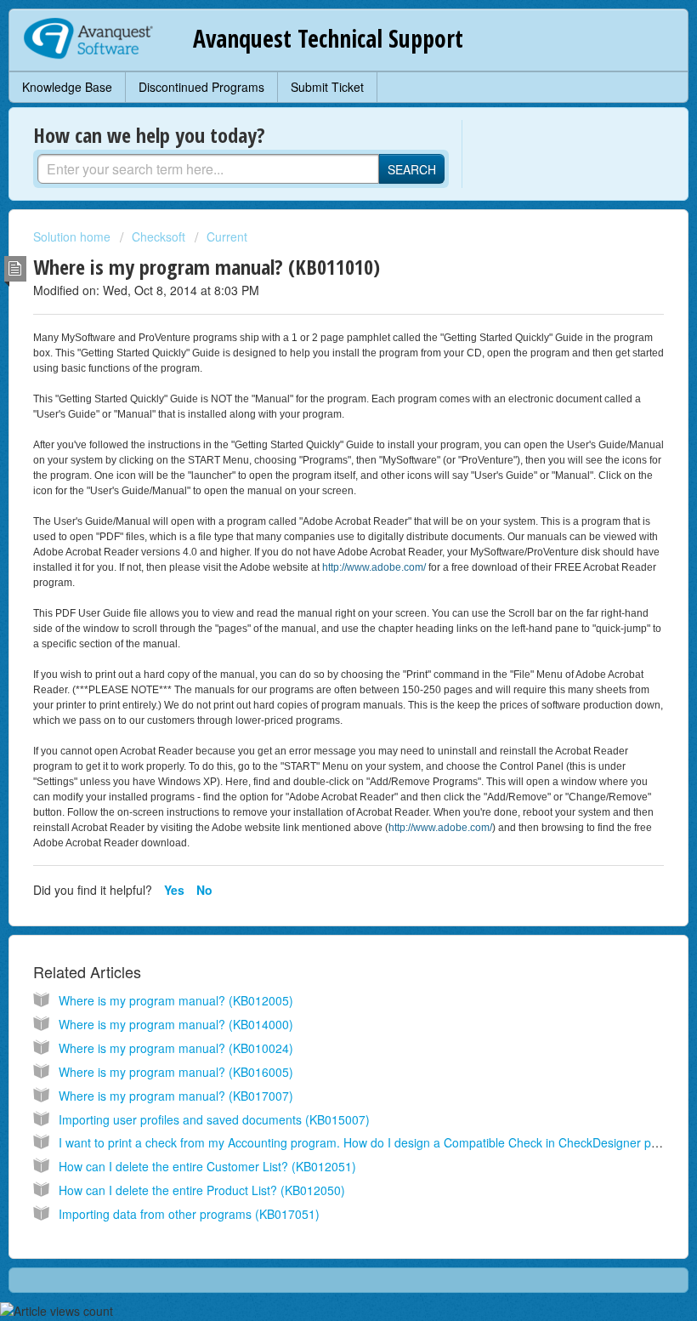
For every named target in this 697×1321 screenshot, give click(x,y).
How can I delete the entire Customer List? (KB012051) (207, 1166)
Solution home (73, 236)
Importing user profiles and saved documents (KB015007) (214, 1119)
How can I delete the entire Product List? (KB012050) (202, 1190)
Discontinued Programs (201, 86)
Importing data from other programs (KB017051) (189, 1213)
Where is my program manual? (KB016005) (176, 1071)
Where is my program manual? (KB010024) (176, 1047)
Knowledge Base (67, 86)
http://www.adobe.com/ (374, 567)
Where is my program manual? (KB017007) (176, 1095)
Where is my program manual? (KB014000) (176, 1024)
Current (227, 236)
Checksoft (158, 236)
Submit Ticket (327, 86)
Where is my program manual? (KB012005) (176, 1000)
